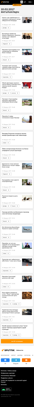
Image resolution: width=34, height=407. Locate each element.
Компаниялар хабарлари (8, 375)
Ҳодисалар (5, 77)
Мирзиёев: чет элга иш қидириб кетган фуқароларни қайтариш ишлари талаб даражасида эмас (11, 246)
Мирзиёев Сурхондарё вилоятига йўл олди (8, 277)
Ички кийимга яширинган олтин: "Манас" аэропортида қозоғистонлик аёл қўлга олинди (10, 295)
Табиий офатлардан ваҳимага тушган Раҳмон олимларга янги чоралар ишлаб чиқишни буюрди (11, 85)
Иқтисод (27, 355)
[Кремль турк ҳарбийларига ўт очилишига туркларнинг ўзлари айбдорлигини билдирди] (27, 20)
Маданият (5, 43)
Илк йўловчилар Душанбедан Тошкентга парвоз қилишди (10, 227)
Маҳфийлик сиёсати (7, 378)
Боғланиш (4, 370)
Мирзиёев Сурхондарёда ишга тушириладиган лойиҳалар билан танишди (11, 51)
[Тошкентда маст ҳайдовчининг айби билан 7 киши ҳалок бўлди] (27, 262)
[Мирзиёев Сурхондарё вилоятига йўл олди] (27, 279)
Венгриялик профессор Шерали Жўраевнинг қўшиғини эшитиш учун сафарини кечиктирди (11, 36)
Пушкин (14, 206)
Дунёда (5, 27)
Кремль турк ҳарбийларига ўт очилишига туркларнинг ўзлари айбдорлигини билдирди (11, 19)
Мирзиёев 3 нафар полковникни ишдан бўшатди (10, 117)
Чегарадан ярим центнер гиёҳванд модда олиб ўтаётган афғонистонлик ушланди (11, 67)
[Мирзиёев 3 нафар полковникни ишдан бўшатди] (27, 119)
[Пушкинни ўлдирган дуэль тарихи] (27, 198)
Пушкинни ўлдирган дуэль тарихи (10, 196)
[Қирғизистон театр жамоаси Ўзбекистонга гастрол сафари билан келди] (27, 166)
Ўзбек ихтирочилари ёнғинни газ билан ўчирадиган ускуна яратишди (15, 149)
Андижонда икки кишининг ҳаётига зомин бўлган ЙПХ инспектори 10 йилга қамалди (11, 311)
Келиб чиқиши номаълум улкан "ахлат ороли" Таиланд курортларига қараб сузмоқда (14, 327)
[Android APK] (6, 390)
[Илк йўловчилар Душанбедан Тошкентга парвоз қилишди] (27, 229)
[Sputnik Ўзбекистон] (5, 3)
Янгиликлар (5, 355)
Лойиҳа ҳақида (11, 370)
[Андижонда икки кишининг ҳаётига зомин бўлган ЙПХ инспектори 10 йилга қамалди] (27, 312)
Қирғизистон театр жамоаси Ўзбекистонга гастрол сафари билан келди (11, 165)
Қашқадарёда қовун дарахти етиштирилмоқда (10, 180)
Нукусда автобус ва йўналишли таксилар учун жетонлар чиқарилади (15, 213)
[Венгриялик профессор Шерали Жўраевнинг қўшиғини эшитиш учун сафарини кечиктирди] (27, 36)
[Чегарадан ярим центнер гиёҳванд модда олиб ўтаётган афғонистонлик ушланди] (27, 68)
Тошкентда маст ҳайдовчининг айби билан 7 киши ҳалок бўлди (11, 260)
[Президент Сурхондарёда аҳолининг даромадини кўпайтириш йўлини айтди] (27, 102)
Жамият (5, 59)
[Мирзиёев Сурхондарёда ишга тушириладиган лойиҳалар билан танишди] (27, 52)
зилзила (14, 93)
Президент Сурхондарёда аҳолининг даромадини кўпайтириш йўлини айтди (9, 100)
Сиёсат (4, 142)
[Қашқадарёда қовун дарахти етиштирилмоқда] (27, 182)
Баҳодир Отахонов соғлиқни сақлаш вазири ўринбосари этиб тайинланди (14, 134)
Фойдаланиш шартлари (8, 373)
